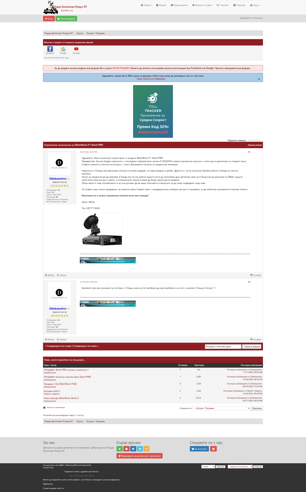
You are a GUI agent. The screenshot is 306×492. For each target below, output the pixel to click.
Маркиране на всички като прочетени (140, 455)
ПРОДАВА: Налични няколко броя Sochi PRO (67, 376)
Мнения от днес (203, 5)
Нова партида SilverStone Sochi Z (61, 398)
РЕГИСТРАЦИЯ (120, 68)
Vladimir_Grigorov (52, 393)
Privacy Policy (48, 468)
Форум (162, 5)
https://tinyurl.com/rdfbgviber (151, 78)
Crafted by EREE (71, 465)
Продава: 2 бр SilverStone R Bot (60, 383)
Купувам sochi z (52, 391)
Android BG (86, 465)
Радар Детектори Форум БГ (58, 33)
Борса (80, 33)
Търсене (224, 5)
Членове (240, 5)
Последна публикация (237, 369)
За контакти (200, 448)
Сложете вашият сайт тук (53, 488)
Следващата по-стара (59, 345)
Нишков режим (255, 145)
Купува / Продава (96, 33)
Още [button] (256, 5)
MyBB (61, 465)
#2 (249, 282)
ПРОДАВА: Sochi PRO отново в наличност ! (66, 369)
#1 (249, 152)
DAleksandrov (50, 372)
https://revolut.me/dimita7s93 (81, 476)
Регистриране (67, 18)
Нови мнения (180, 5)
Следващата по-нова (85, 345)
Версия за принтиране (56, 407)
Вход (50, 18)
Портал (147, 5)
